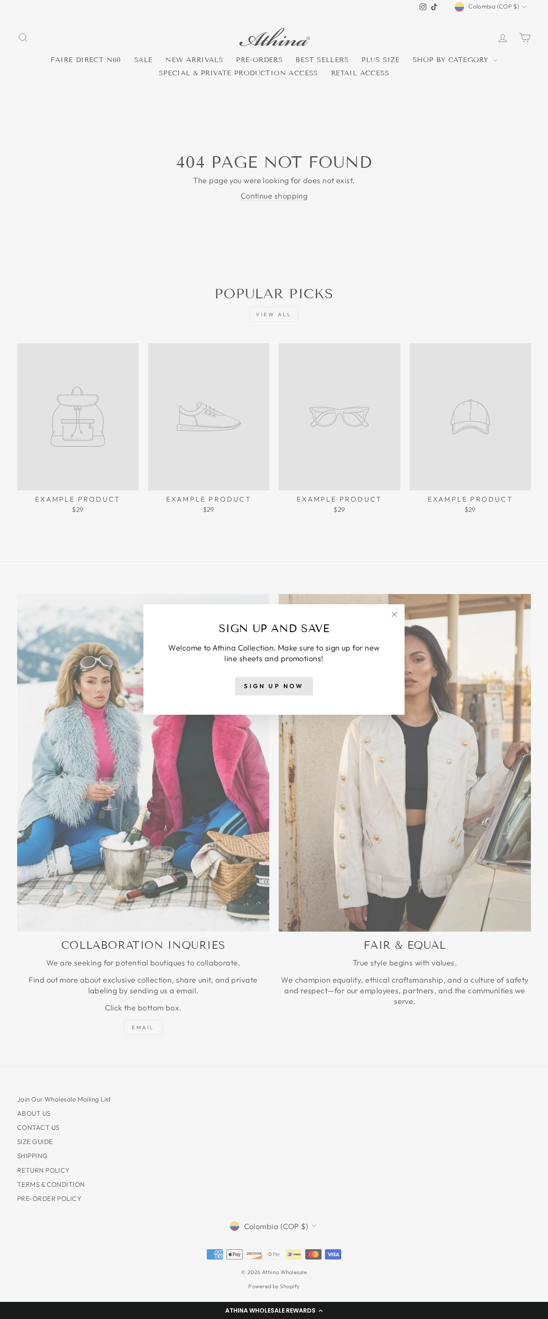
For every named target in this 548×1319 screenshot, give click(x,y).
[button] (274, 1310)
